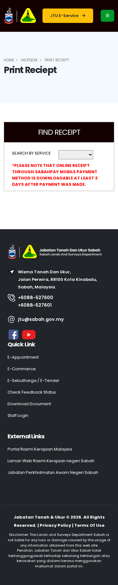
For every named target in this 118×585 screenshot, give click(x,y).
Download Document (29, 404)
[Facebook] (14, 334)
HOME (9, 60)
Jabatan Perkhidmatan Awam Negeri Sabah (53, 472)
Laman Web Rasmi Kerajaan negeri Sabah (51, 461)
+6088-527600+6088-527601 (35, 301)
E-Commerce (22, 369)
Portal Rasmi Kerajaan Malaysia (40, 449)
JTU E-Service (64, 15)
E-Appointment (23, 357)
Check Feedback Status (32, 392)
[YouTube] (28, 334)
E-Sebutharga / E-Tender (33, 380)
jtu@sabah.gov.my (41, 319)
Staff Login (18, 415)
